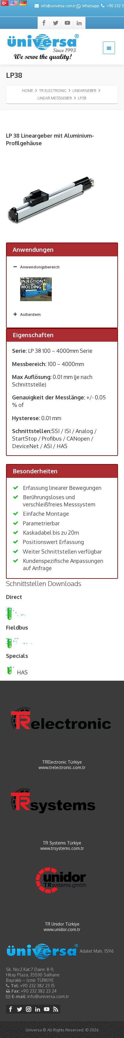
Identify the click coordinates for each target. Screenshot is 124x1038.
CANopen (17, 640)
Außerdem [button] (30, 314)
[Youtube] (67, 23)
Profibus (16, 638)
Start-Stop (19, 614)
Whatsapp (90, 6)
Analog (14, 612)
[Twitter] (56, 23)
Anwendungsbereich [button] (40, 266)
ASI (10, 666)
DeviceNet (19, 643)
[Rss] (55, 1009)
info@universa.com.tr (58, 6)
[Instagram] (28, 1009)
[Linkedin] (79, 23)
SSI (10, 610)
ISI (9, 607)
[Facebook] (44, 23)
